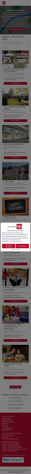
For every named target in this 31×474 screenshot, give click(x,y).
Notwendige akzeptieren (9, 246)
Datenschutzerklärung (11, 236)
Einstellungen (15, 249)
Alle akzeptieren (22, 246)
